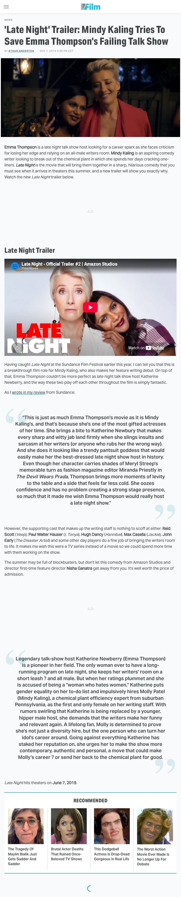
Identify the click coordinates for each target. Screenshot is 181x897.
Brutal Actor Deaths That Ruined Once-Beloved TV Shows (67, 854)
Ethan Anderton (21, 50)
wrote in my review (28, 392)
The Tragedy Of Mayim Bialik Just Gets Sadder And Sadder (22, 856)
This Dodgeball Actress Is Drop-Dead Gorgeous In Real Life (112, 854)
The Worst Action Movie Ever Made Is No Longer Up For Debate (153, 856)
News (8, 20)
